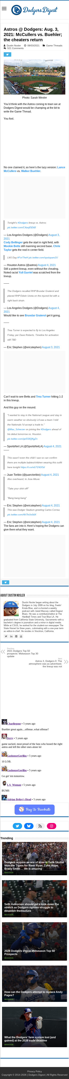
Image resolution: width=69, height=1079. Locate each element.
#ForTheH (22, 257)
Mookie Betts (12, 246)
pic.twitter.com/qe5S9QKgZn (22, 438)
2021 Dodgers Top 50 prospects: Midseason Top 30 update (22, 652)
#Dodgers (23, 222)
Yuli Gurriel (25, 272)
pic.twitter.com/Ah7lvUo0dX (21, 514)
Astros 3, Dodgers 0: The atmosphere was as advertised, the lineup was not (45, 663)
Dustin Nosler (14, 45)
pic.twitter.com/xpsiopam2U (43, 257)
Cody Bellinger (13, 242)
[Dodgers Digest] (34, 9)
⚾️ (35, 809)
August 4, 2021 (47, 265)
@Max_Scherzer (16, 429)
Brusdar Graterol (35, 315)
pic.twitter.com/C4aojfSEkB (21, 227)
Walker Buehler (30, 171)
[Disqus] (34, 760)
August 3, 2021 (51, 347)
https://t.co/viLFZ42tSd (33, 467)
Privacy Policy (34, 1071)
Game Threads (54, 45)
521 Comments (15, 48)
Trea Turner (43, 396)
